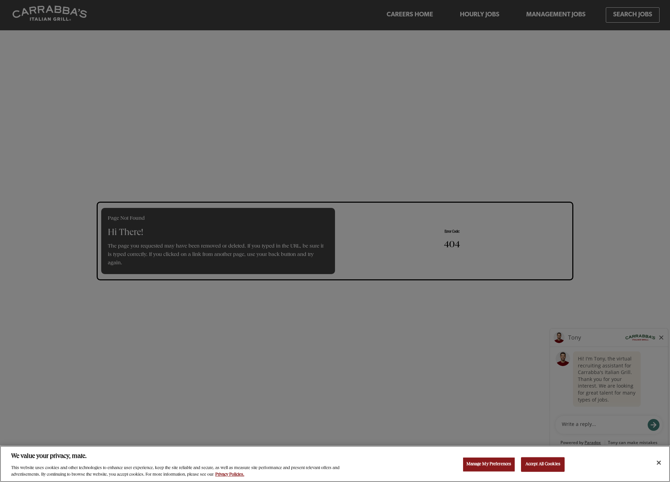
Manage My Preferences (489, 464)
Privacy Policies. (229, 475)
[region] (335, 464)
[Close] (659, 463)
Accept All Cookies (543, 464)
